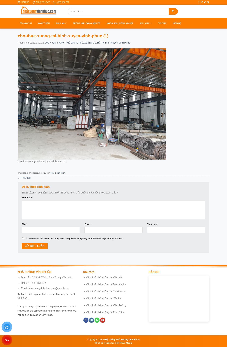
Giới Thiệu (44, 23)
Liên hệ (177, 23)
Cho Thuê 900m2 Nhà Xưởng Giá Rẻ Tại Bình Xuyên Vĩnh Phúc (94, 42)
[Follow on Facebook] (199, 2)
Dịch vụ (60, 23)
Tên (24, 224)
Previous (24, 178)
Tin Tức (162, 23)
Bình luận (27, 197)
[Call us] (97, 320)
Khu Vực (144, 23)
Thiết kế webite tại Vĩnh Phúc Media (113, 343)
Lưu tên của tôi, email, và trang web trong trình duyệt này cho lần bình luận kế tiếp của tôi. (74, 238)
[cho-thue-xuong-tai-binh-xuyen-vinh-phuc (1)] (92, 103)
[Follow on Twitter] (205, 2)
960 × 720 (50, 42)
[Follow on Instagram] (202, 2)
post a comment (57, 173)
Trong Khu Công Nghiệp (86, 23)
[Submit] (173, 11)
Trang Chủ (26, 23)
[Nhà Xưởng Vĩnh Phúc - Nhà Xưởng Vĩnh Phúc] (40, 11)
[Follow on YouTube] (102, 320)
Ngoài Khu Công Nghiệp (120, 23)
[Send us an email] (208, 2)
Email (88, 224)
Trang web (152, 224)
